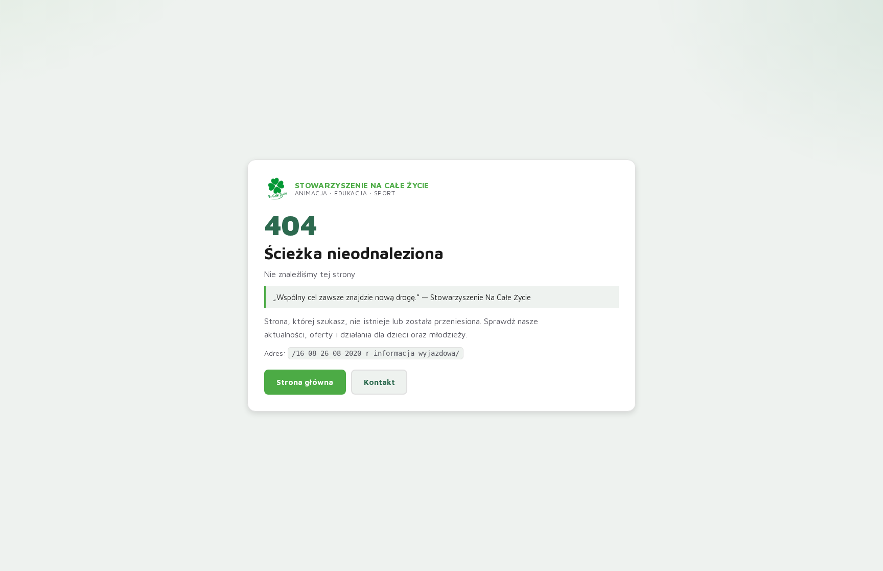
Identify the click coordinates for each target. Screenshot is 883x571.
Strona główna (304, 381)
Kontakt (379, 381)
